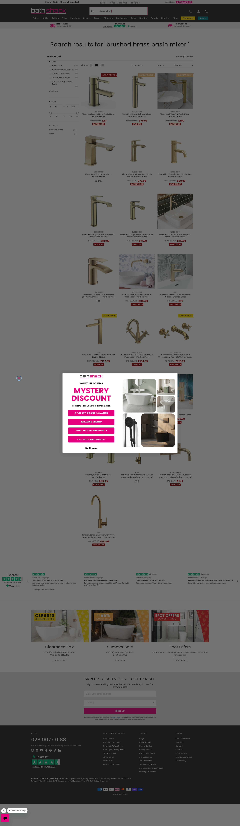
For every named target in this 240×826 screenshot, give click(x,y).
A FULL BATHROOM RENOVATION (91, 413)
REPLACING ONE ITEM (91, 421)
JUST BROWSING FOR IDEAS (91, 439)
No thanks (91, 448)
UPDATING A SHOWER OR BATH (91, 430)
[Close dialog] (19, 378)
